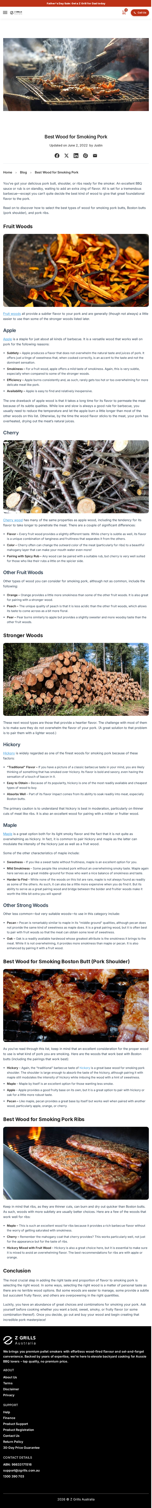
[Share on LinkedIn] (76, 155)
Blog (23, 172)
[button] (122, 13)
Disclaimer (11, 1389)
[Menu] (6, 13)
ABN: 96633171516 (17, 1464)
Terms (8, 1383)
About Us (10, 1377)
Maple (7, 834)
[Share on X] (66, 155)
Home (7, 172)
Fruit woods (12, 314)
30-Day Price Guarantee (21, 1448)
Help (6, 1412)
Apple (7, 339)
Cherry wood (13, 520)
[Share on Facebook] (57, 155)
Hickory (9, 753)
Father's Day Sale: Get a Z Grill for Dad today (76, 3)
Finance (9, 1418)
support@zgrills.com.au (21, 1470)
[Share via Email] (95, 155)
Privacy (8, 1395)
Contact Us (11, 1436)
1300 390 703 (13, 1476)
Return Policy (13, 1442)
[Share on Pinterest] (85, 155)
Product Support (15, 1424)
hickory (85, 1068)
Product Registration (18, 1430)
